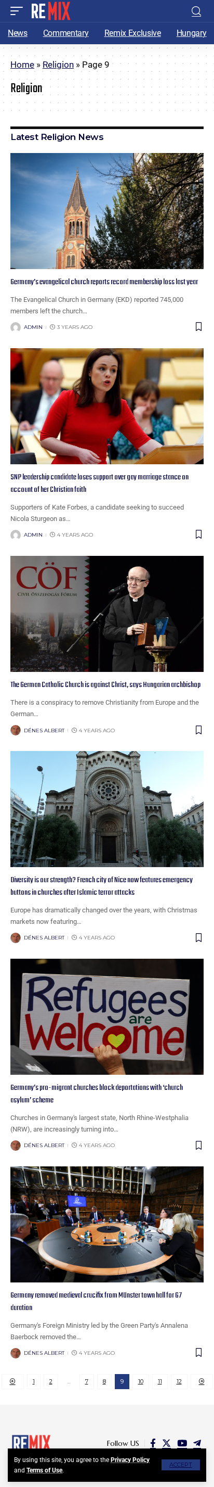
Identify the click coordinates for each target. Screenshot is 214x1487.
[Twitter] (166, 1443)
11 (160, 1381)
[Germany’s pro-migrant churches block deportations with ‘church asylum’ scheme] (107, 1017)
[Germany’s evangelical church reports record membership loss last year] (107, 211)
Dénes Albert (44, 730)
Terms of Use (44, 1470)
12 (179, 1381)
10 (140, 1381)
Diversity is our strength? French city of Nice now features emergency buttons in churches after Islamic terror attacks (101, 886)
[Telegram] (197, 1443)
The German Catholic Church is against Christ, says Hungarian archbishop (105, 685)
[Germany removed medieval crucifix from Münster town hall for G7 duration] (107, 1224)
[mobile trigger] (19, 11)
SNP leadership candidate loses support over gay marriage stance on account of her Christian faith (99, 483)
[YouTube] (182, 1443)
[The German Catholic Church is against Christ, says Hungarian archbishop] (107, 614)
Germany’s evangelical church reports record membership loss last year (104, 282)
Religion (58, 64)
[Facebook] (153, 1443)
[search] (196, 11)
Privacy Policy (130, 1460)
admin (33, 327)
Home (22, 64)
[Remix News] (50, 11)
